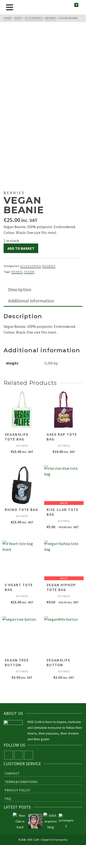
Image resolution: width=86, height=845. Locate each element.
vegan (29, 271)
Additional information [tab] (31, 301)
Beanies (48, 266)
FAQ (8, 798)
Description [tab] (19, 289)
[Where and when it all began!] (66, 821)
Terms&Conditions (21, 782)
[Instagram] (18, 755)
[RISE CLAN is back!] (20, 821)
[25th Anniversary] (35, 821)
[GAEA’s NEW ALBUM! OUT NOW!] (50, 821)
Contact (12, 773)
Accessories (30, 266)
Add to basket (20, 248)
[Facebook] (8, 755)
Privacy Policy (18, 790)
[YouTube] (28, 755)
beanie (17, 271)
